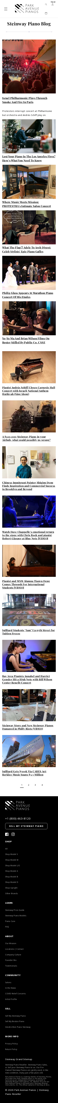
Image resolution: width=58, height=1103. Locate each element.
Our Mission (10, 943)
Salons (8, 982)
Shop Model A (11, 871)
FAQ (7, 926)
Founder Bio (11, 960)
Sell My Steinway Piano (15, 1016)
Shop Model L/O (12, 865)
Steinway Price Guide (14, 910)
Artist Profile (11, 999)
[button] (6, 9)
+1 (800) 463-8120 (17, 818)
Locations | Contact (14, 949)
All (6, 848)
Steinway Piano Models (15, 915)
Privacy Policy (11, 1043)
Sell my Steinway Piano (26, 826)
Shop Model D (11, 882)
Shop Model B (11, 876)
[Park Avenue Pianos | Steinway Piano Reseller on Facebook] (6, 834)
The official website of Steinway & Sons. (34, 1085)
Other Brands (11, 893)
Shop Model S (11, 854)
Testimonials (11, 966)
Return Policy (11, 1049)
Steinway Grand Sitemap (18, 1059)
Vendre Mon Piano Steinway (18, 1027)
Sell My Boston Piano (14, 1021)
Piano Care (10, 921)
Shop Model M (11, 860)
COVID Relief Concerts (15, 993)
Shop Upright (11, 888)
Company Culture (13, 954)
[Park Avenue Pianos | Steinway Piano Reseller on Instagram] (13, 834)
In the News (10, 988)
